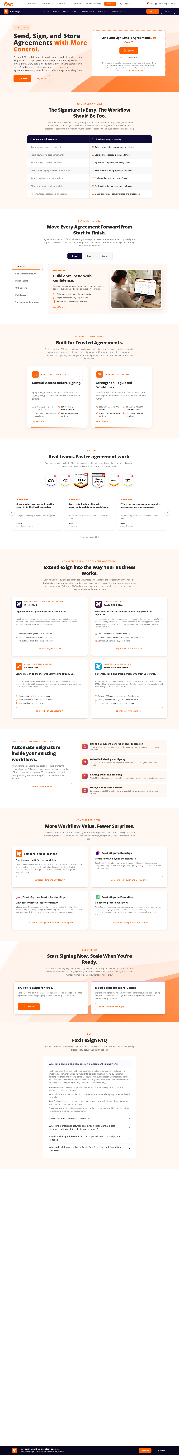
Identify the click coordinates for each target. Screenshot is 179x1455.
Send (55, 11)
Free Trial (152, 11)
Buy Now (110, 4)
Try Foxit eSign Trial (136, 70)
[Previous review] (11, 515)
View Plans (168, 11)
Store (74, 11)
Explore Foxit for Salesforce (127, 713)
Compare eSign (118, 11)
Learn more (37, 424)
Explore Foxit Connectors (48, 713)
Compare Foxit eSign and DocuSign (128, 882)
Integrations (87, 11)
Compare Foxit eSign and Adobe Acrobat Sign (49, 924)
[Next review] (167, 515)
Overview (45, 11)
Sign (64, 11)
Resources (102, 11)
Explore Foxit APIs (40, 789)
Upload (130, 50)
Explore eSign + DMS (49, 651)
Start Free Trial (29, 1009)
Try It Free (160, 1450)
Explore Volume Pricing (110, 1008)
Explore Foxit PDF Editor (128, 651)
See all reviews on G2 (88, 539)
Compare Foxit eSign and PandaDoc (128, 924)
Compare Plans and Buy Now (48, 882)
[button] (33, 4)
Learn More (58, 309)
